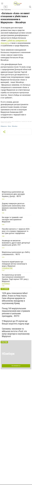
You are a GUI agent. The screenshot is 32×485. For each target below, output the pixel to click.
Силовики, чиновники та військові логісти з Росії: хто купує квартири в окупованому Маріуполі (16, 332)
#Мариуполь (4, 126)
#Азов (9, 126)
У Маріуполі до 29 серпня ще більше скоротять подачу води (15, 322)
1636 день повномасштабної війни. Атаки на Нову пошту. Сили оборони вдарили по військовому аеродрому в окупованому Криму (14, 298)
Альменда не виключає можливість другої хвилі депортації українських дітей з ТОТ (16, 242)
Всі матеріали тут (16, 365)
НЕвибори (8, 354)
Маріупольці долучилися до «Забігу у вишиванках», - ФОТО (16, 253)
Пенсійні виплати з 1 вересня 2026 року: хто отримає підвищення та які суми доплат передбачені (15, 231)
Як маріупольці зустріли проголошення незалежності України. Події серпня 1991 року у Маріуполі (15, 278)
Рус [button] (6, 7)
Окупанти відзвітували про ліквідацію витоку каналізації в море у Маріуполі (14, 264)
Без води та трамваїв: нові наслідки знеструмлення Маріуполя (12, 219)
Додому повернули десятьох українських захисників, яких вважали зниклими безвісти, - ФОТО (14, 206)
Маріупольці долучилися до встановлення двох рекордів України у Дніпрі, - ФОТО (13, 194)
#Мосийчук (14, 126)
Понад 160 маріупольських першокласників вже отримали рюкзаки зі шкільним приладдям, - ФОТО (16, 312)
